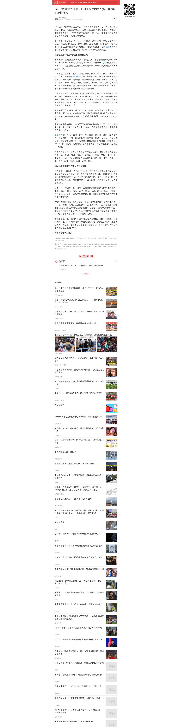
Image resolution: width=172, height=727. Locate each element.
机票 (108, 46)
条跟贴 (85, 273)
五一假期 (75, 76)
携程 (105, 62)
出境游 (58, 135)
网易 (55, 2)
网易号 (62, 2)
